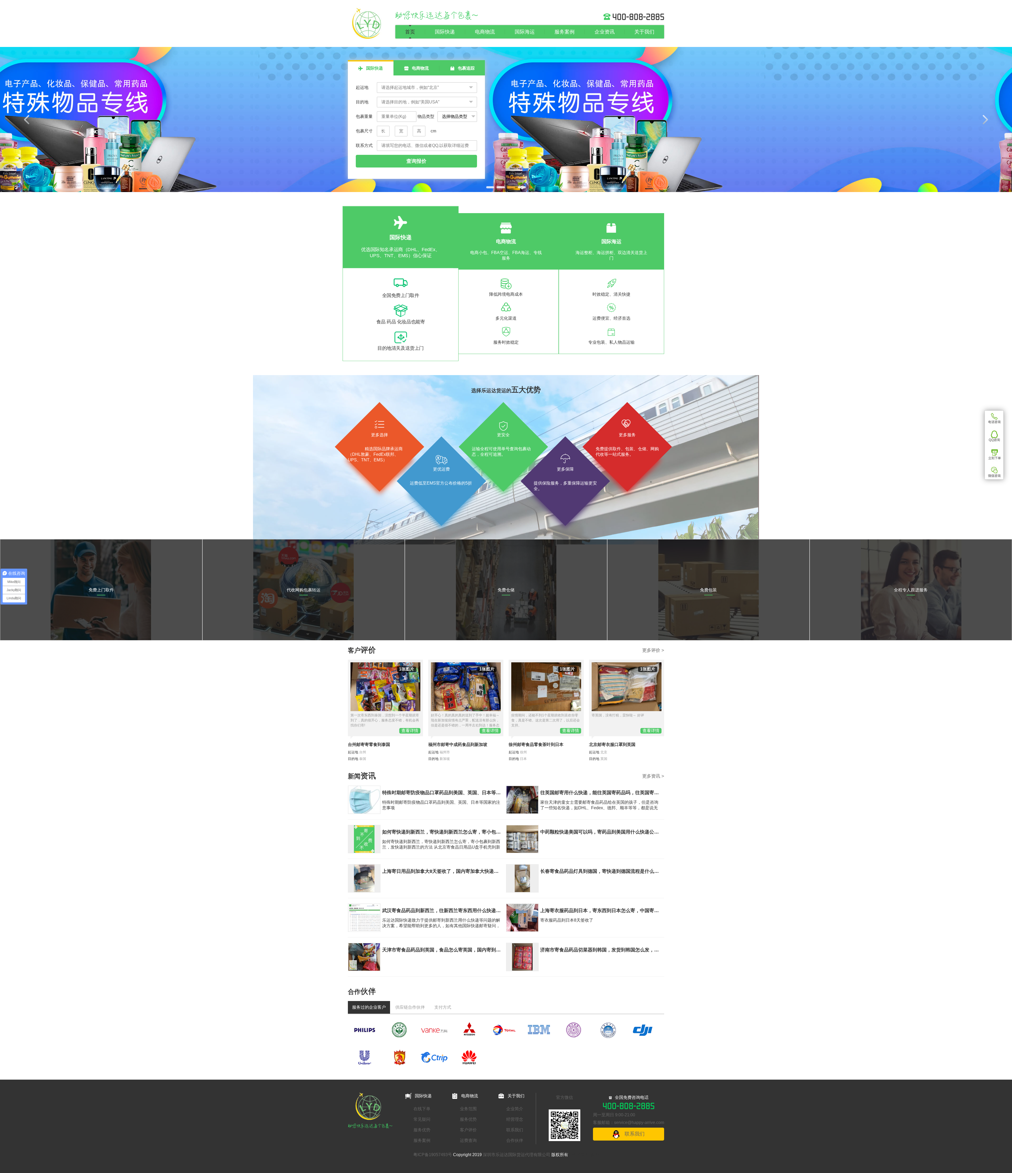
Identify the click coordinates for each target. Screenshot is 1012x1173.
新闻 (362, 776)
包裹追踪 (466, 68)
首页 (410, 31)
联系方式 (364, 145)
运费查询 (468, 1140)
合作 (362, 991)
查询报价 (416, 161)
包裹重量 (364, 116)
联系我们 (514, 1130)
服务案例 (564, 31)
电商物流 (485, 31)
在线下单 (421, 1109)
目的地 (362, 102)
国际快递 (445, 31)
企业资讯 (605, 31)
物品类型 (425, 116)
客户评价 (468, 1130)
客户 (362, 650)
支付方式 (442, 1007)
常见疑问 (421, 1119)
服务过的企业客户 (369, 1007)
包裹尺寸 (364, 131)
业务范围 (468, 1109)
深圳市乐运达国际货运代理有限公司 (516, 1154)
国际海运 (525, 31)
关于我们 (644, 31)
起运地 (362, 87)
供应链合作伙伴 (410, 1007)
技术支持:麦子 (585, 1154)
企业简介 (514, 1109)
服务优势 (421, 1130)
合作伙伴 (514, 1140)
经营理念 (514, 1119)
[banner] (506, 119)
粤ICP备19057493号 (432, 1154)
